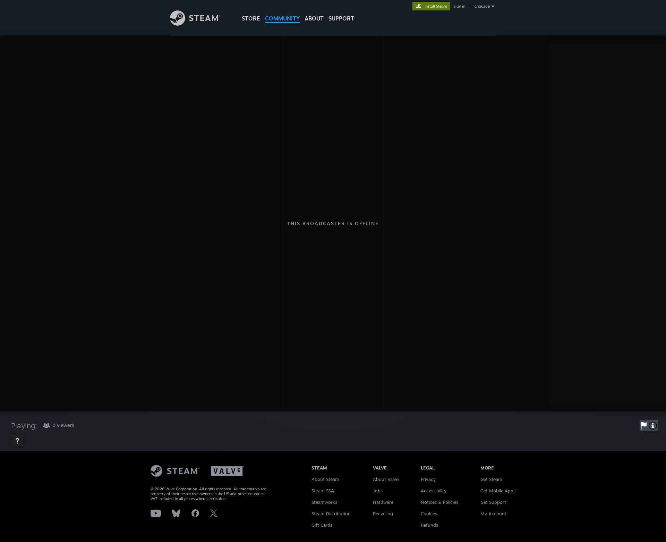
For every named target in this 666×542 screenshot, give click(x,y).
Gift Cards (321, 525)
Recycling (383, 513)
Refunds (429, 525)
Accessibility (433, 490)
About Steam (325, 479)
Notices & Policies (439, 502)
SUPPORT (341, 18)
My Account (493, 513)
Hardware (383, 502)
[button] (644, 425)
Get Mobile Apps (497, 490)
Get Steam (491, 479)
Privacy (428, 479)
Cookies (429, 513)
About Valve (386, 479)
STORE (251, 18)
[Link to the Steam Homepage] (195, 24)
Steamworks (324, 502)
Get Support (493, 502)
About (314, 18)
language (481, 6)
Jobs (378, 490)
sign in (459, 6)
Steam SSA (322, 490)
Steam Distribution (331, 513)
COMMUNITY (282, 18)
